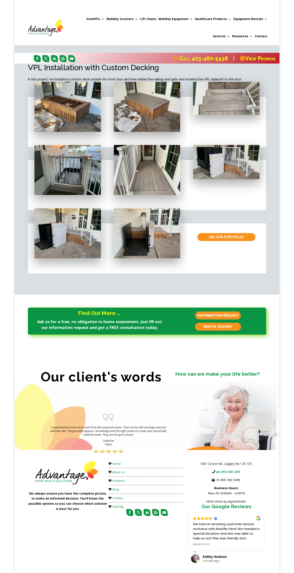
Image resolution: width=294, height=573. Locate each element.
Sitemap (118, 506)
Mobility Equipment (173, 19)
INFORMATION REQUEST (218, 315)
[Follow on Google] (63, 58)
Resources (240, 36)
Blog (115, 489)
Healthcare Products (211, 19)
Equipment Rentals (248, 19)
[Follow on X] (45, 58)
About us (118, 472)
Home (116, 464)
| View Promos (253, 58)
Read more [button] (201, 544)
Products (118, 481)
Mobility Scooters (120, 19)
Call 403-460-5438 (205, 58)
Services (219, 36)
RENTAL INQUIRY (218, 326)
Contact (261, 36)
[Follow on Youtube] (71, 58)
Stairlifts (93, 19)
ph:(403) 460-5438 (227, 471)
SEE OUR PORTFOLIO (226, 237)
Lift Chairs (148, 19)
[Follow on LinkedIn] (54, 58)
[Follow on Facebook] (37, 58)
